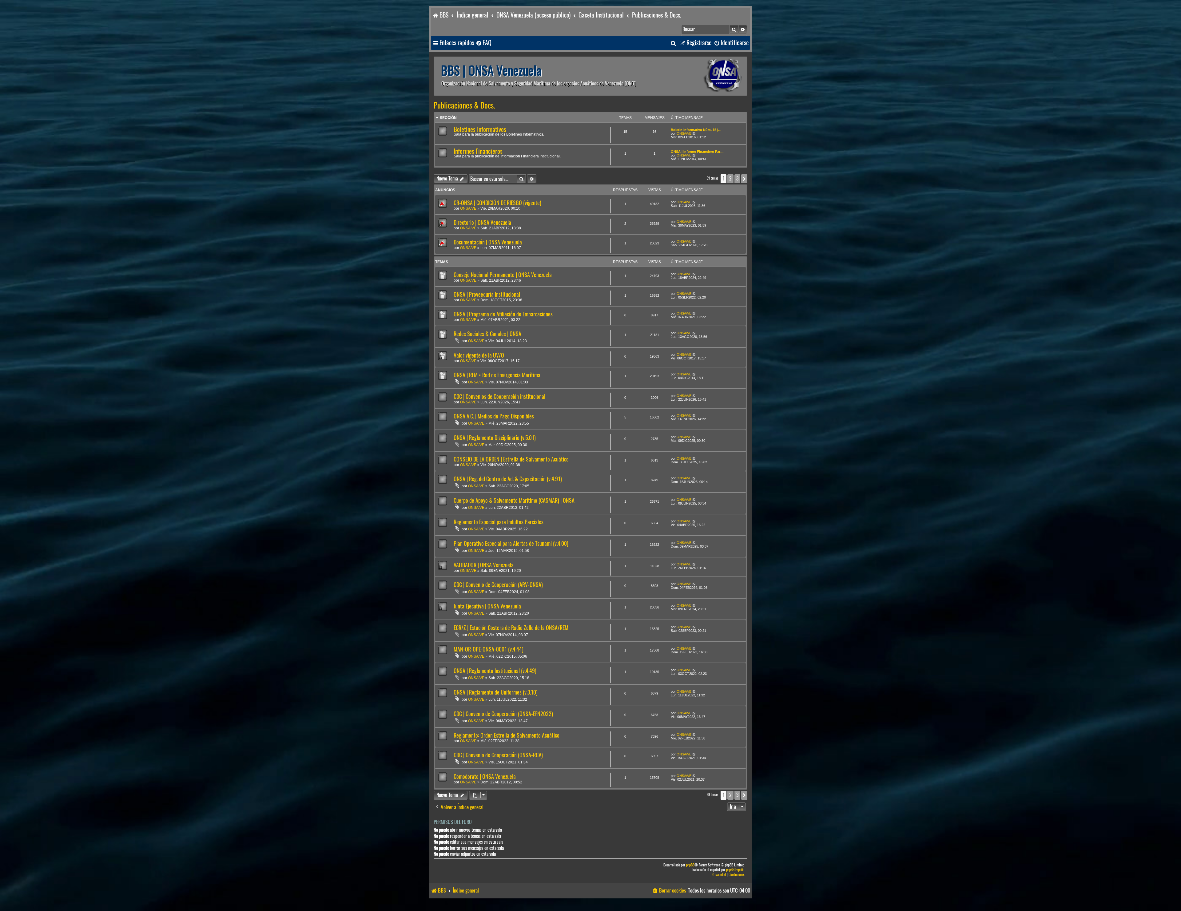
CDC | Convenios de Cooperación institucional (499, 396)
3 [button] (737, 178)
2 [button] (730, 178)
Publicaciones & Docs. (464, 105)
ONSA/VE (684, 133)
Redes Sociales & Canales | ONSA (487, 334)
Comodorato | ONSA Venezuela (485, 776)
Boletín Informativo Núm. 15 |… (696, 130)
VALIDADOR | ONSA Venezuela (484, 565)
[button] (744, 178)
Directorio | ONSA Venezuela (482, 222)
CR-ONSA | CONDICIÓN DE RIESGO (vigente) (497, 203)
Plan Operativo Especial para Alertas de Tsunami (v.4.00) (511, 543)
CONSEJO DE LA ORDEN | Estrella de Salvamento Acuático (511, 459)
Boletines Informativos (480, 129)
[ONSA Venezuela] (709, 76)
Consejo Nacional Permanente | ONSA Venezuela (503, 275)
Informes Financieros (478, 151)
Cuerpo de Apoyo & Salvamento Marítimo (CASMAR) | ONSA (514, 500)
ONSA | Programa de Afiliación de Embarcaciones (503, 314)
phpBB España (735, 869)
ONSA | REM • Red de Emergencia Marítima (497, 375)
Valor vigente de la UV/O (479, 355)
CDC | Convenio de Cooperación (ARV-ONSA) (498, 584)
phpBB (690, 865)
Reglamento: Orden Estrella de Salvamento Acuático (506, 735)
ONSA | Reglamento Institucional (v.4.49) (495, 671)
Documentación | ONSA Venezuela (488, 242)
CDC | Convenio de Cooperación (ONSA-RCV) (498, 755)
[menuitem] (483, 43)
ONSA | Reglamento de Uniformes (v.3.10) (496, 692)
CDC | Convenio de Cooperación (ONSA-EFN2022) (503, 714)
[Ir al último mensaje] (694, 202)
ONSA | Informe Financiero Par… (697, 151)
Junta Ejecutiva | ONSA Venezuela (487, 606)
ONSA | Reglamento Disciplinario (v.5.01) (495, 438)
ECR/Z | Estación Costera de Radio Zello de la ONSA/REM (511, 628)
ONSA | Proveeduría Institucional (487, 294)
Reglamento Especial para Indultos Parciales (498, 522)
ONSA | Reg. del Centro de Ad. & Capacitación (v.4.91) (508, 479)
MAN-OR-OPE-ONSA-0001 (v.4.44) (488, 649)
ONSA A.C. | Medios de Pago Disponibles (494, 416)
